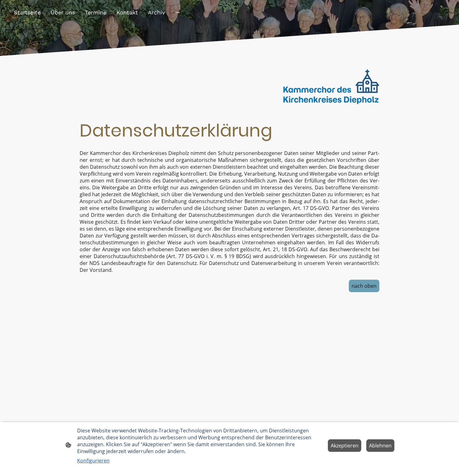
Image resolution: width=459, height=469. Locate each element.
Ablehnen (380, 445)
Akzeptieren (344, 445)
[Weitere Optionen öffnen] (177, 12)
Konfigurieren (93, 460)
